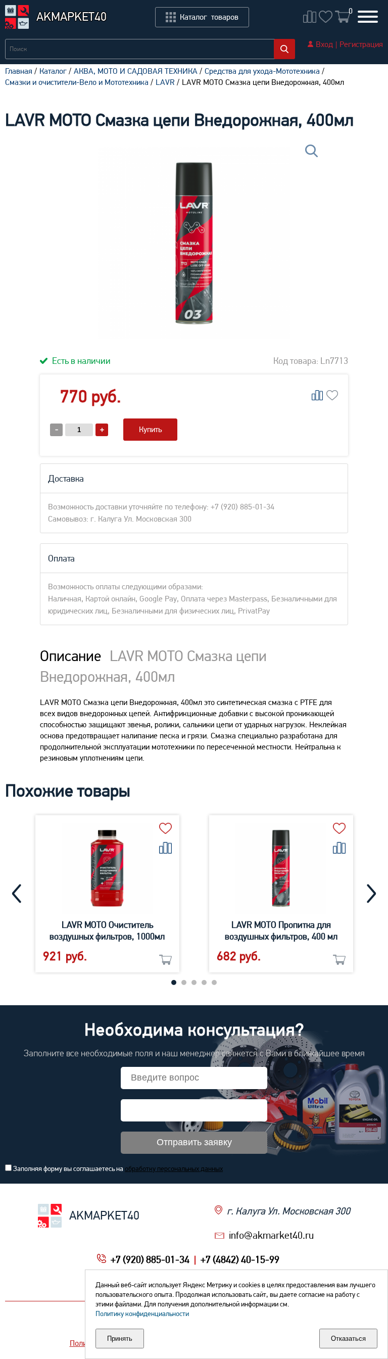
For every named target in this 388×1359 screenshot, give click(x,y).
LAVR (165, 82)
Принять (119, 1338)
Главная (18, 71)
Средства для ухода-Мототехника (262, 71)
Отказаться (348, 1338)
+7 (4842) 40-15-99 (240, 1259)
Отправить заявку (194, 1142)
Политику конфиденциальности (142, 1313)
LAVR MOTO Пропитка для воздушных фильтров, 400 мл (281, 930)
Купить (150, 429)
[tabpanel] (107, 893)
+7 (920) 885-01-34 (150, 1259)
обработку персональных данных (174, 1168)
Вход (324, 44)
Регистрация (361, 44)
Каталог (53, 71)
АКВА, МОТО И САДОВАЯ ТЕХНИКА (136, 71)
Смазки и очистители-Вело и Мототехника (77, 82)
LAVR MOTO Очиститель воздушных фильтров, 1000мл (107, 930)
